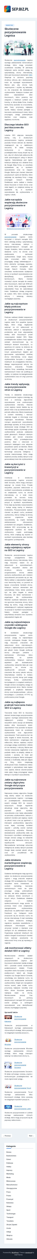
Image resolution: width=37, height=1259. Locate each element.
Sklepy (8, 1206)
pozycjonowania (10, 237)
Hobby (8, 1167)
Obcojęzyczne (11, 1188)
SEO (30, 75)
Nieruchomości (11, 1185)
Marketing (9, 25)
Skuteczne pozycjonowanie (16, 229)
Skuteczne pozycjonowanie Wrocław (15, 1042)
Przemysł (9, 1199)
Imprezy (9, 1170)
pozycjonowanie (20, 60)
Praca (8, 1192)
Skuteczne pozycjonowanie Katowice (15, 1019)
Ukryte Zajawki (11, 1225)
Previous (7, 1136)
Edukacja (9, 1163)
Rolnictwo (9, 1203)
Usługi (8, 1232)
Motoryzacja (10, 1181)
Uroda (8, 1228)
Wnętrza (9, 1235)
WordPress (15, 1252)
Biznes (8, 1152)
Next (31, 1136)
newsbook (28, 1252)
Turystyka (9, 1221)
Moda (8, 1177)
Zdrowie (9, 1239)
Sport (8, 1210)
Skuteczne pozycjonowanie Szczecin (20, 1065)
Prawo (8, 1196)
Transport (9, 1217)
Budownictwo (11, 1156)
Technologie (10, 1214)
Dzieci (8, 1159)
